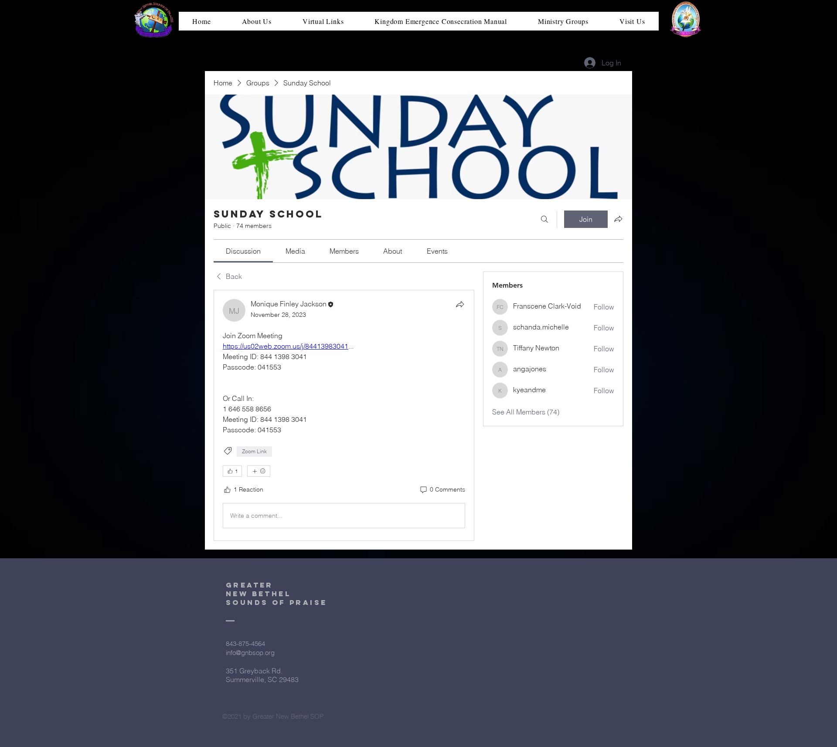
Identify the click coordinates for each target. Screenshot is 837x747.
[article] (344, 415)
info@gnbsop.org (250, 653)
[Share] (460, 304)
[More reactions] (258, 471)
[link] (243, 251)
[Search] (544, 219)
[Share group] (618, 219)
